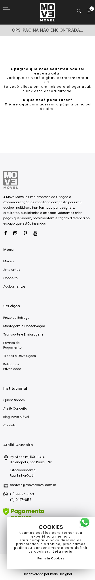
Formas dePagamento (12, 345)
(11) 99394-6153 (22, 494)
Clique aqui (16, 104)
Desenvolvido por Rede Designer (47, 574)
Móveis (8, 261)
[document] (50, 542)
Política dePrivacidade (12, 366)
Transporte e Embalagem (23, 334)
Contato (9, 425)
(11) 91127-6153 (20, 500)
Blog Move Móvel (16, 417)
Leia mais (62, 551)
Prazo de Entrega (16, 317)
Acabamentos (14, 286)
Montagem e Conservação (24, 326)
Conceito (10, 278)
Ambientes (11, 269)
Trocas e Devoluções (19, 356)
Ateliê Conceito (15, 408)
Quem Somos (14, 400)
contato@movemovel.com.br (33, 485)
